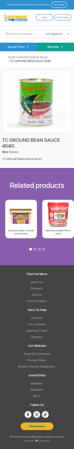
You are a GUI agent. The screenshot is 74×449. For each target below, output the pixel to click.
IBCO (36, 396)
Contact (36, 318)
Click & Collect (37, 301)
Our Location (36, 324)
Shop (44, 17)
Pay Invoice (37, 426)
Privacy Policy (36, 360)
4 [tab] (44, 249)
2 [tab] (35, 249)
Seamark (37, 383)
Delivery (36, 337)
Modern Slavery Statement (36, 366)
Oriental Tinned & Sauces (33, 56)
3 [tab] (39, 249)
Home (11, 56)
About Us (36, 282)
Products (36, 288)
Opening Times (36, 330)
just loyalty (45, 440)
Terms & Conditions (36, 354)
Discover (53, 47)
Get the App (59, 5)
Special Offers (16, 47)
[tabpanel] (21, 219)
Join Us (36, 294)
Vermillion (36, 389)
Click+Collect (62, 17)
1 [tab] (31, 249)
